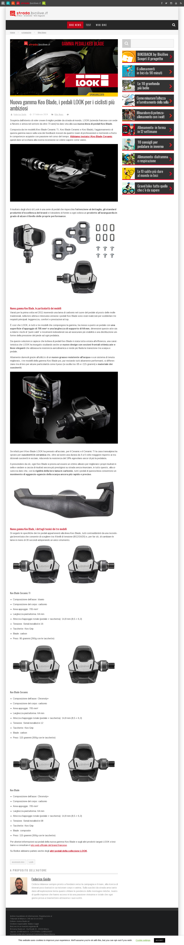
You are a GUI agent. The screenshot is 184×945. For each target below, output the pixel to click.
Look (31, 862)
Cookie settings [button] (143, 940)
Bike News (75, 25)
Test (88, 25)
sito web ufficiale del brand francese (49, 845)
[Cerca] (174, 25)
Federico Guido (20, 114)
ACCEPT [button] (159, 940)
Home (12, 33)
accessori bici (18, 862)
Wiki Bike (101, 25)
